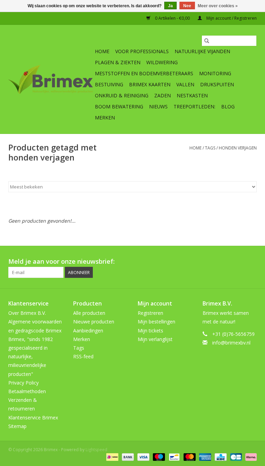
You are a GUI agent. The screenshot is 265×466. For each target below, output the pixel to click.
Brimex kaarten (149, 84)
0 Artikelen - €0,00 (172, 18)
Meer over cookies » (218, 5)
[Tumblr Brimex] (238, 261)
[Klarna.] (250, 457)
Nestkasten (192, 95)
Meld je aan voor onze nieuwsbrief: (61, 261)
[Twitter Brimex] (201, 261)
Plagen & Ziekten (117, 62)
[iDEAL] (111, 457)
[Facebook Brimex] (189, 261)
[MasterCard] (189, 457)
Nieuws (158, 106)
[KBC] (219, 457)
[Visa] (142, 457)
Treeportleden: (194, 106)
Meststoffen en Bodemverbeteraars (144, 73)
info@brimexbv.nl (231, 342)
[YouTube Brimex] (226, 261)
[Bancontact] (173, 457)
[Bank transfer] (127, 457)
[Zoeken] (207, 40)
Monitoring (215, 73)
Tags (210, 148)
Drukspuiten (217, 84)
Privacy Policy (23, 382)
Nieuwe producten (93, 321)
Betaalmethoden (27, 391)
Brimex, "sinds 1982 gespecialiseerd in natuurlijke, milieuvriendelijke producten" (30, 356)
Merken (105, 117)
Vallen (185, 84)
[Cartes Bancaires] (235, 457)
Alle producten (89, 313)
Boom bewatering (119, 106)
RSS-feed (83, 356)
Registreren (150, 313)
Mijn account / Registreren (231, 18)
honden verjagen (238, 148)
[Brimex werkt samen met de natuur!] (50, 79)
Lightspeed (96, 450)
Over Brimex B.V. (27, 313)
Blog (228, 106)
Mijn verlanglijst (155, 339)
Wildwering (162, 62)
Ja (170, 5)
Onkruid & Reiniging (121, 95)
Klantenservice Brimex (33, 417)
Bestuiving (109, 84)
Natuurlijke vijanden (202, 51)
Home (102, 51)
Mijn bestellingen (156, 321)
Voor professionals (142, 51)
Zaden (162, 95)
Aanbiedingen (88, 330)
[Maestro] (158, 457)
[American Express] (204, 457)
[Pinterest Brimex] (213, 261)
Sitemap (17, 426)
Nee (187, 5)
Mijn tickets (150, 330)
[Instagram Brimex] (251, 261)
